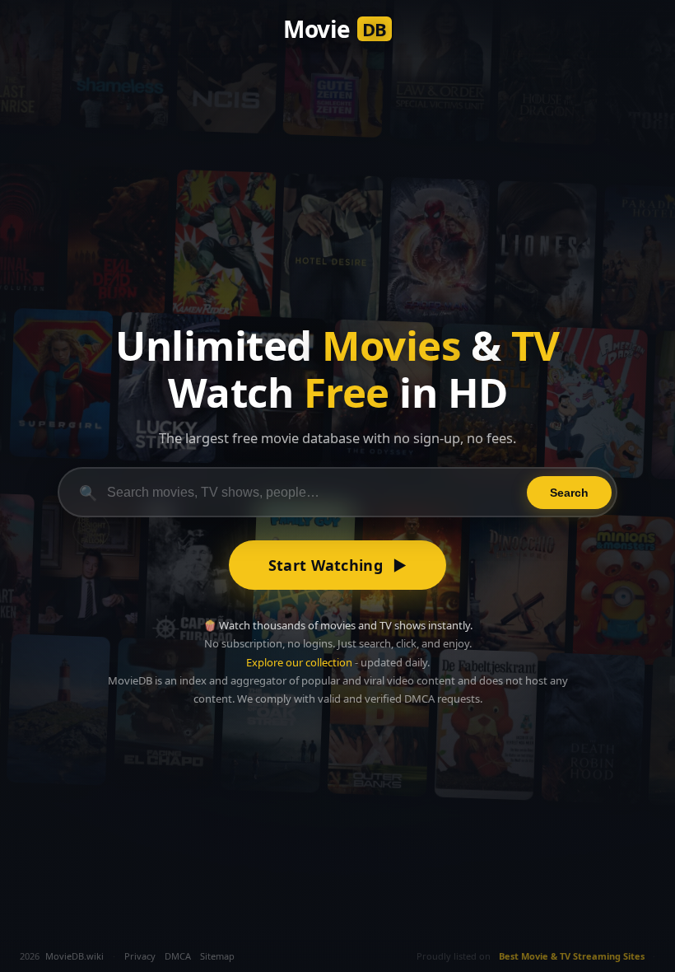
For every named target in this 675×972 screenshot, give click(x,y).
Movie (335, 28)
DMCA (178, 956)
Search (569, 492)
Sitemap (217, 956)
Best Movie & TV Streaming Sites (572, 956)
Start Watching (337, 565)
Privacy (140, 956)
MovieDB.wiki (74, 956)
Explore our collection (299, 662)
